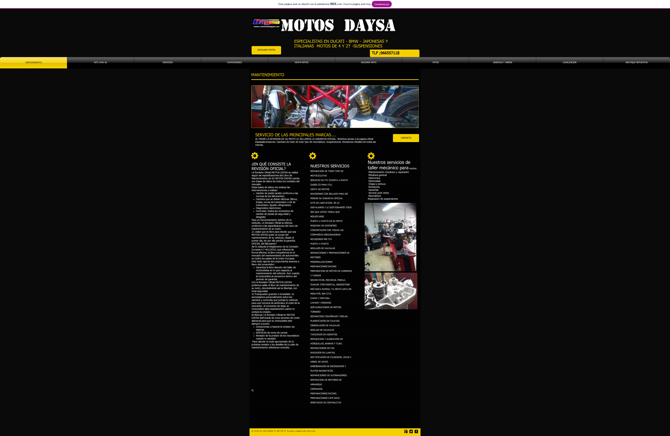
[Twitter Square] (411, 431)
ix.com (312, 431)
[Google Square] (406, 431)
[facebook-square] (416, 431)
